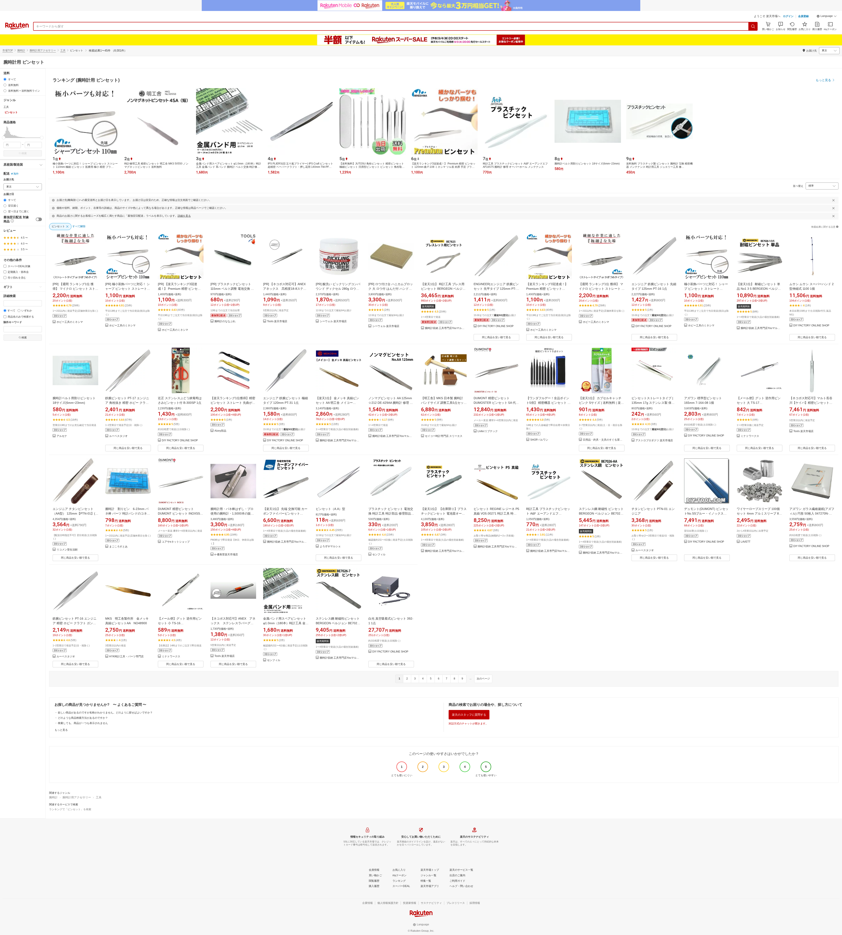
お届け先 (9, 179)
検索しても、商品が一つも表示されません (83, 723)
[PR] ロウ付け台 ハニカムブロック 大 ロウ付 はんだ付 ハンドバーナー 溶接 (390, 288)
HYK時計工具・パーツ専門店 (126, 656)
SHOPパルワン (539, 439)
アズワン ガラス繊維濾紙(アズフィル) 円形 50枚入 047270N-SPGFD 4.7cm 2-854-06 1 (811, 513)
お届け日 (9, 194)
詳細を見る (184, 215)
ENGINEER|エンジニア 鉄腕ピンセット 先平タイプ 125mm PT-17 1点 (496, 288)
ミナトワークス (750, 436)
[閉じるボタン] (833, 200)
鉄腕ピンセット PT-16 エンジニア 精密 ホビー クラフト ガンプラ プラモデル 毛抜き (74, 623)
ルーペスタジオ (118, 436)
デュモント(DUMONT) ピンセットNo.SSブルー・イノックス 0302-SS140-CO (706, 513)
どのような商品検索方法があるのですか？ (83, 717)
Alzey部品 (220, 430)
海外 (16, 173)
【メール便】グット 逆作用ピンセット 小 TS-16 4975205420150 (180, 623)
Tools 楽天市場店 (277, 321)
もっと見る (61, 729)
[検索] (753, 26)
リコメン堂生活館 (67, 549)
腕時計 (21, 50)
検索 (24, 153)
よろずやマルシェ (330, 546)
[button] (827, 16)
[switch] (39, 219)
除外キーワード (13, 322)
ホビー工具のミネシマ (70, 322)
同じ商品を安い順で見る (496, 337)
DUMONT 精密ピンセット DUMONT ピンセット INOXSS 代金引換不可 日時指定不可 (179, 513)
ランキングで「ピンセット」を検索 (70, 809)
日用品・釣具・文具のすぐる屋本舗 (603, 439)
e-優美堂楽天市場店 (226, 554)
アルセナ (62, 436)
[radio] (5, 79)
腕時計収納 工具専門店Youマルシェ (446, 328)
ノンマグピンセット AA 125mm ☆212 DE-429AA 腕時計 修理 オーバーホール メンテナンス (390, 402)
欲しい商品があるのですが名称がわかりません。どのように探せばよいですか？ (105, 712)
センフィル (378, 554)
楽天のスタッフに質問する (469, 714)
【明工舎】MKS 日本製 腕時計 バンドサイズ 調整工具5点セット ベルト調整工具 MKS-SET (444, 402)
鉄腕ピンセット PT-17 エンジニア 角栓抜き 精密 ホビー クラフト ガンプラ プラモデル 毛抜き (127, 402)
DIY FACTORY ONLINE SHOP (496, 326)
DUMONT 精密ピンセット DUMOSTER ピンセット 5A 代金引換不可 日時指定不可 (496, 402)
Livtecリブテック (488, 431)
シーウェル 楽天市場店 (333, 321)
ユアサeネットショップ (176, 541)
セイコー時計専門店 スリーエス (443, 436)
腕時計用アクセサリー (43, 50)
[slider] (3, 137)
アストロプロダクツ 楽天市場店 (654, 440)
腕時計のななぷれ (224, 321)
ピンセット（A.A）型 (330, 509)
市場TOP (7, 50)
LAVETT (745, 541)
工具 (63, 50)
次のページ (483, 678)
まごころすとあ (118, 546)
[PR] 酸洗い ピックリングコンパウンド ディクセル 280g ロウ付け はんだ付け (338, 288)
